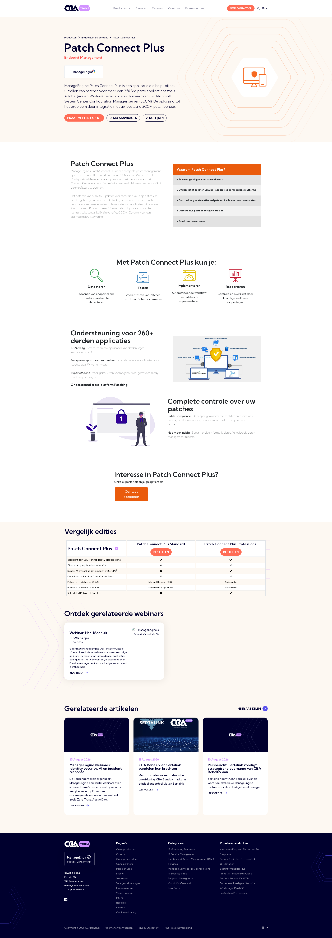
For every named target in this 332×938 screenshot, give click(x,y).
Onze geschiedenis (127, 859)
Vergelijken (155, 118)
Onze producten (125, 849)
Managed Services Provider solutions (189, 868)
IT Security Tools (177, 873)
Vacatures (122, 878)
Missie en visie (124, 868)
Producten (120, 8)
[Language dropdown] (265, 8)
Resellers (121, 902)
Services (141, 8)
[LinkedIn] (65, 899)
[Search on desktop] (258, 8)
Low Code (174, 888)
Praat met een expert (84, 118)
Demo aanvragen (123, 118)
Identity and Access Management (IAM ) (191, 859)
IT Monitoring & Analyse (181, 849)
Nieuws (120, 873)
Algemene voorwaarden (119, 927)
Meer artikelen (249, 708)
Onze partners (124, 863)
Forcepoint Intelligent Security (237, 883)
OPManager (227, 863)
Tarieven (157, 8)
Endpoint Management (94, 37)
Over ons (174, 8)
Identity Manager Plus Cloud (236, 873)
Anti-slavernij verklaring (178, 927)
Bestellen (161, 552)
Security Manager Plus (232, 868)
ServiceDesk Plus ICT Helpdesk (238, 859)
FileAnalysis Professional (233, 893)
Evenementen (194, 8)
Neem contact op (241, 8)
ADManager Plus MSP (232, 888)
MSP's (119, 897)
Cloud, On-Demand (179, 883)
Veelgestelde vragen (128, 883)
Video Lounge (124, 893)
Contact (121, 907)
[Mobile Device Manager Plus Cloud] (73, 223)
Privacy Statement (148, 927)
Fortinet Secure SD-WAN (234, 878)
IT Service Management (182, 854)
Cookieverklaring (126, 912)
